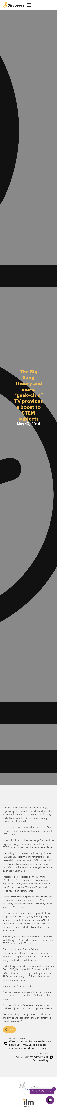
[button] (50, 1100)
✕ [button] (54, 1089)
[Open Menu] (29, 5)
